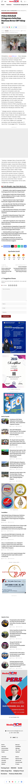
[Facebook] (10, 737)
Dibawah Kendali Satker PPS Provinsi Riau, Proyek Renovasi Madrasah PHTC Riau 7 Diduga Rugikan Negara (17, 476)
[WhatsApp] (17, 737)
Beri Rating (4, 285)
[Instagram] (16, 737)
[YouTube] (14, 737)
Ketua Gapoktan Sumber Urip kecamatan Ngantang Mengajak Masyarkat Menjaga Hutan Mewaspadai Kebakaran (18, 633)
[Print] (16, 27)
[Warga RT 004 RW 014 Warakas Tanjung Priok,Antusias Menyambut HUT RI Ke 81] (5, 645)
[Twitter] (12, 737)
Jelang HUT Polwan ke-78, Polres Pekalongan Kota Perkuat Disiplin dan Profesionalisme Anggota (12, 239)
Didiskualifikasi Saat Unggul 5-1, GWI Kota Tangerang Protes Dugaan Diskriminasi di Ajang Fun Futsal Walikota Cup (14, 233)
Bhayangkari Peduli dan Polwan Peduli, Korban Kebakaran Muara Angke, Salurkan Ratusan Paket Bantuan (13, 196)
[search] (21, 1)
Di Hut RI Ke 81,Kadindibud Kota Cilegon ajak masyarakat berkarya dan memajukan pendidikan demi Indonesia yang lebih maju (13, 527)
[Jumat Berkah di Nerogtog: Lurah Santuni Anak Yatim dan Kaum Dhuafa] (5, 655)
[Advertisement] (14, 143)
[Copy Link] (14, 27)
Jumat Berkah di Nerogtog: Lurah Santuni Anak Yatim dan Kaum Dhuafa (17, 654)
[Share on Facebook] (5, 27)
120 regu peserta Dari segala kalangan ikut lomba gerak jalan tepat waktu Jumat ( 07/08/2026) (13, 555)
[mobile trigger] (2, 1)
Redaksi (7, 30)
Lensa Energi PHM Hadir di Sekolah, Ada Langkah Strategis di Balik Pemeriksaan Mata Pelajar (12, 536)
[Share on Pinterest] (9, 27)
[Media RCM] (14, 1)
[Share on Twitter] (7, 27)
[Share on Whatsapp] (12, 27)
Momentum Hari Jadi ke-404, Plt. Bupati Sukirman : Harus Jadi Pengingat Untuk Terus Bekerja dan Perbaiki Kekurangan (18, 453)
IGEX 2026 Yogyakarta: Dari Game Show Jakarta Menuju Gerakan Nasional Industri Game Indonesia (13, 222)
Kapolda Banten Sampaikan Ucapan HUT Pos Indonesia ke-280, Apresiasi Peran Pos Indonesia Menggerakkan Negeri (13, 228)
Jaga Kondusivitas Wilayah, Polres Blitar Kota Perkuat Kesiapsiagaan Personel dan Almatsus (13, 211)
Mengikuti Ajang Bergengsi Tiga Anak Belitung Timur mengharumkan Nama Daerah (12, 217)
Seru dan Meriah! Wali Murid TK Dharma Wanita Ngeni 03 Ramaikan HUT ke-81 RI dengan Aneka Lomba (13, 205)
